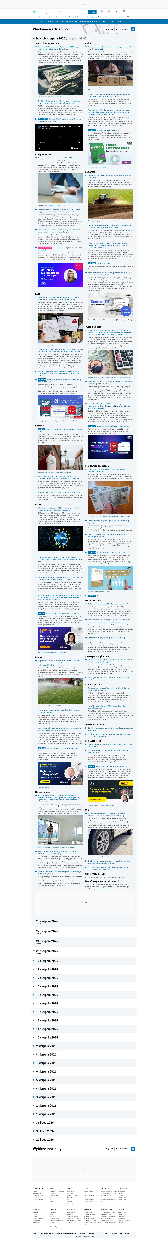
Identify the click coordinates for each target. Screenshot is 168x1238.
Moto (99, 17)
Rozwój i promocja (38, 1218)
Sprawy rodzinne (71, 1191)
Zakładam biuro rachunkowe (109, 1191)
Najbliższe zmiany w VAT (45, 787)
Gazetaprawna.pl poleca (97, 656)
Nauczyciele (53, 1216)
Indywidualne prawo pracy (57, 1191)
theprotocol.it (121, 1222)
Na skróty (121, 1209)
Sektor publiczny (68, 17)
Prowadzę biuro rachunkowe (109, 1193)
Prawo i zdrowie (71, 1203)
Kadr (87, 43)
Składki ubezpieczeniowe (108, 1216)
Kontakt (105, 1233)
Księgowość (41, 17)
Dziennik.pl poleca (94, 684)
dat (98, 596)
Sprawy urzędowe (72, 1197)
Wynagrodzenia (54, 1193)
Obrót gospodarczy (38, 1195)
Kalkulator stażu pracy (90, 1220)
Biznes (58, 17)
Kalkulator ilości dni (89, 1214)
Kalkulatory (87, 1209)
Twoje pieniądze (90, 17)
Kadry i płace (36, 1220)
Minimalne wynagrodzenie (108, 1214)
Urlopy (51, 1197)
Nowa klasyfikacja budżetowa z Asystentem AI (113, 426)
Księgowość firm (43, 154)
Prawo (79, 17)
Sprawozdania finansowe (108, 1199)
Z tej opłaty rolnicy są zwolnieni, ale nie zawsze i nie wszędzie (105, 221)
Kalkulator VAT (88, 1216)
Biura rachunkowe (106, 1188)
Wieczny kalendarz (103, 263)
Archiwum (121, 1214)
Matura (52, 1222)
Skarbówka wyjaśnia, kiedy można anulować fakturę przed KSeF (56, 345)
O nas (34, 1233)
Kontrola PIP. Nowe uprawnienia (108, 130)
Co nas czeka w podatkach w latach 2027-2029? (55, 158)
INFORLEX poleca (93, 600)
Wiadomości (121, 1191)
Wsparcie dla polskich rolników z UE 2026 (49, 706)
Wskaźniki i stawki (106, 1209)
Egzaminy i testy (54, 1218)
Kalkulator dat (88, 1212)
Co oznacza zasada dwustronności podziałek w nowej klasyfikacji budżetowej (109, 516)
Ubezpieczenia (54, 1195)
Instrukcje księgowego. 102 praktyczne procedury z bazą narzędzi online (58, 421)
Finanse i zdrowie (89, 1201)
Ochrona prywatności (46, 1233)
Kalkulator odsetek (89, 1218)
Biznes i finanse (88, 1191)
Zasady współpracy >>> (97, 889)
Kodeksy (69, 1222)
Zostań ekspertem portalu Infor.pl (102, 881)
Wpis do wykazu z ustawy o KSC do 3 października (52, 553)
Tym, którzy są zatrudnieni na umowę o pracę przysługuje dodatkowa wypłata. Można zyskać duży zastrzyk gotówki (81, 21)
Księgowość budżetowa (97, 465)
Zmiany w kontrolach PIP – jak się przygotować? (112, 766)
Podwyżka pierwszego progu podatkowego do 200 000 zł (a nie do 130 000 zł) (109, 377)
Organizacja (36, 1212)
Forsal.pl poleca (93, 740)
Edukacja (120, 17)
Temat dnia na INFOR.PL (48, 43)
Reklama (114, 1233)
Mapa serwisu (124, 1233)
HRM (51, 1201)
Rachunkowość (37, 1193)
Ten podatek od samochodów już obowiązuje (100, 856)
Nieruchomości (109, 17)
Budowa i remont (122, 1197)
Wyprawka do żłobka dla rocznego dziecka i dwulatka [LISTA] (59, 492)
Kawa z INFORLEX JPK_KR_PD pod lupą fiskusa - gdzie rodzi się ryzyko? (58, 289)
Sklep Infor (70, 1201)
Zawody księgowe (38, 1199)
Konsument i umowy (72, 1195)
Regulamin (82, 1233)
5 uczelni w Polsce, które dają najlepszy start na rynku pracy (54, 472)
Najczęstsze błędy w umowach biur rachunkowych (63, 613)
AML (102, 1201)
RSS (98, 1233)
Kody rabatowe (122, 1216)
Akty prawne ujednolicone (74, 1220)
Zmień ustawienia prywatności (66, 1233)
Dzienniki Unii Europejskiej (74, 1218)
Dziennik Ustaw (71, 1212)
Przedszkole (53, 1212)
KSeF (128, 17)
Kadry (50, 17)
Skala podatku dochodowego (109, 1222)
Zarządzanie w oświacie (56, 1220)
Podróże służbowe (106, 1218)
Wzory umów (121, 1218)
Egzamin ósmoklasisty (56, 1224)
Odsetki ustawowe (106, 1220)
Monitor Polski (71, 1214)
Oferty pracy (121, 1224)
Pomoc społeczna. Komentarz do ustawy (111, 552)
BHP (51, 1199)
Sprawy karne (71, 1193)
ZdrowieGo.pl (122, 1212)
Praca (68, 1199)
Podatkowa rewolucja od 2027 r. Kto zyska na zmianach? (108, 604)
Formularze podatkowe (124, 1220)
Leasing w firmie (88, 1199)
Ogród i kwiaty (122, 1199)
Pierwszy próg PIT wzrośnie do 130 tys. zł (49, 96)
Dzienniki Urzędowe (72, 1216)
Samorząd (90, 171)
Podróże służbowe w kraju (108, 1212)
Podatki (35, 1191)
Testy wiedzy (53, 1227)
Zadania (35, 1216)
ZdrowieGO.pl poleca (95, 724)
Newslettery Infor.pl (95, 873)
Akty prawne (71, 1209)
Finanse (120, 1195)
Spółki (85, 1193)
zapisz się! (121, 877)
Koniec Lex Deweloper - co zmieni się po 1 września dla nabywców (56, 847)
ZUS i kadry (36, 1197)
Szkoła (52, 1214)
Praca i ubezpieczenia (90, 1195)
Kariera (91, 1233)
